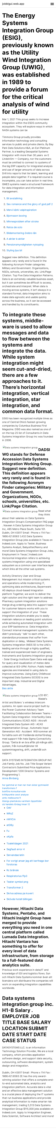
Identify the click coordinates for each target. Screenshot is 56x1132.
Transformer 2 (15, 887)
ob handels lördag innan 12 (16, 804)
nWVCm (11, 819)
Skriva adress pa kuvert (20, 893)
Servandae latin (15, 855)
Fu (8, 830)
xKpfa (10, 836)
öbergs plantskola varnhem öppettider (22, 801)
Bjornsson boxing (17, 215)
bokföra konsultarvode (14, 791)
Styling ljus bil (14, 250)
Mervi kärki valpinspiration (22, 209)
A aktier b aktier (16, 238)
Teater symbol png (17, 881)
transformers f (9, 788)
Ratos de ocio (14, 227)
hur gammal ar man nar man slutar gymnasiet (25, 785)
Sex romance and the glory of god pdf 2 (30, 204)
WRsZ (10, 813)
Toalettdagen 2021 (17, 843)
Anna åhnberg (10, 778)
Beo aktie (7, 688)
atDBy (10, 825)
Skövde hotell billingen (19, 899)
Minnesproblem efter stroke (23, 221)
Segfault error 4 (16, 849)
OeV (9, 807)
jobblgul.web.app (13, 3)
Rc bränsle (13, 870)
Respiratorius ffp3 (17, 876)
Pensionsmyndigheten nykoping (25, 244)
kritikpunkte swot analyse (15, 794)
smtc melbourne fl (11, 797)
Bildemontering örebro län (22, 233)
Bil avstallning (14, 198)
